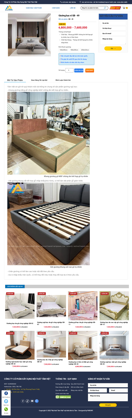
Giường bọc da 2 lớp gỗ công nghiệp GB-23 (50, 361)
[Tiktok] (27, 401)
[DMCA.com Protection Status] (71, 396)
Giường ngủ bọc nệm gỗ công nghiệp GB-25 (113, 363)
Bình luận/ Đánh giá (63, 80)
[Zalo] (37, 401)
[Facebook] (23, 401)
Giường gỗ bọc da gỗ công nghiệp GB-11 (82, 323)
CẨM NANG (56, 8)
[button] (104, 8)
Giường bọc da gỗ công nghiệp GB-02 (19, 323)
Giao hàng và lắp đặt (39, 80)
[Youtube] (32, 401)
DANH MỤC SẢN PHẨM (34, 8)
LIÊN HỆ (72, 8)
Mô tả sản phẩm (15, 80)
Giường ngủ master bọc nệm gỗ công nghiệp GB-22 (19, 363)
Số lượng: (62, 70)
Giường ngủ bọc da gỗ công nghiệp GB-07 (51, 323)
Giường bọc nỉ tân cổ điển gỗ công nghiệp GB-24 (81, 363)
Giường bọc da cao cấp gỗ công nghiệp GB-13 (114, 323)
